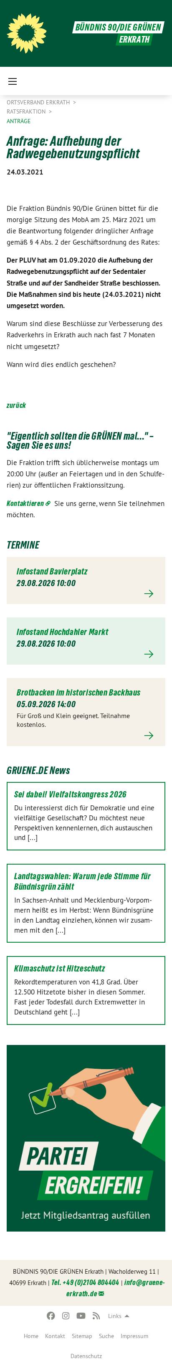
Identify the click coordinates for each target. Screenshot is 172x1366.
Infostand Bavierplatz (52, 572)
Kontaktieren (25, 503)
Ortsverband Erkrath (39, 102)
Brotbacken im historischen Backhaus (79, 693)
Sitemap (82, 1336)
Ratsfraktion (27, 111)
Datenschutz (86, 1356)
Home (31, 1336)
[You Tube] (81, 1316)
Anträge (19, 121)
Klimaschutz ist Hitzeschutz (59, 969)
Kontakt (55, 1336)
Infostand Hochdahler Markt (63, 632)
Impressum (134, 1336)
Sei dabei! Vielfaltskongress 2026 (70, 794)
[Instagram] (66, 1316)
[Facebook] (51, 1316)
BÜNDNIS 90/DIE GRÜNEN (118, 27)
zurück (16, 405)
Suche (106, 1336)
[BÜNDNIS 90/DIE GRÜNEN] (27, 33)
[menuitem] (31, 1336)
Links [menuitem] (114, 1316)
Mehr (86, 593)
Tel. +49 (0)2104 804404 (85, 1282)
